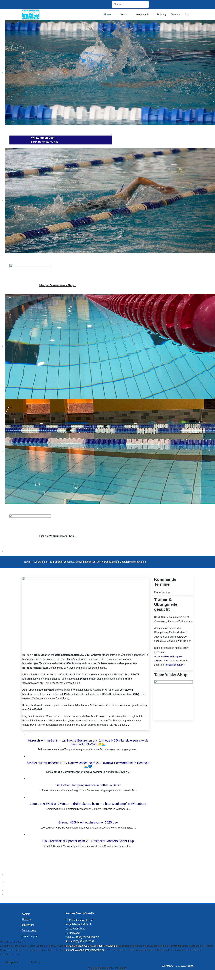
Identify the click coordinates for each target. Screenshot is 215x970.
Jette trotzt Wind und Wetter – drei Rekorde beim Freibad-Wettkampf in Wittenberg (88, 803)
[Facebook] (166, 4)
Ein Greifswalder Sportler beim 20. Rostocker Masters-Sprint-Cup (88, 841)
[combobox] (130, 4)
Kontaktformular (173, 664)
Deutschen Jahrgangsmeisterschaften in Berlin (88, 785)
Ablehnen (36, 962)
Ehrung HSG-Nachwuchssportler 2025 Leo (88, 822)
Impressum (121, 968)
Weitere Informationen (100, 968)
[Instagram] (158, 4)
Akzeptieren (12, 962)
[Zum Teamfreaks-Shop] (30, 272)
